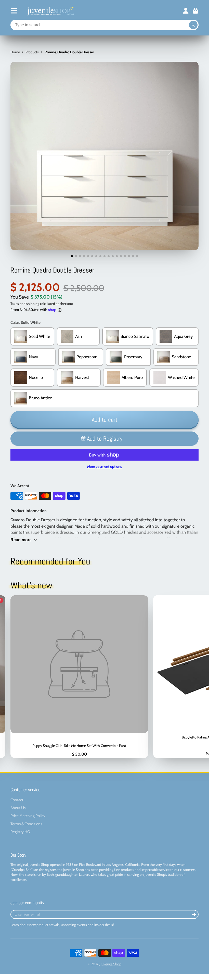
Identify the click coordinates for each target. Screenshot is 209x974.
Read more (21, 539)
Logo (50, 10)
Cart (195, 11)
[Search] (193, 25)
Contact (16, 799)
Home (15, 52)
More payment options (104, 466)
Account (186, 11)
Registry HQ (20, 831)
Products (32, 52)
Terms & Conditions (26, 823)
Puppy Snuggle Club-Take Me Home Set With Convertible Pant (79, 676)
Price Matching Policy (27, 815)
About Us (17, 807)
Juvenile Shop (111, 964)
